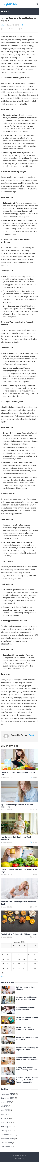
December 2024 (7, 1134)
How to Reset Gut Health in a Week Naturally (16, 838)
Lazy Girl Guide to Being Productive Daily (25, 1008)
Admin (3, 25)
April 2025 (5, 1118)
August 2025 (6, 1102)
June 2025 (5, 1110)
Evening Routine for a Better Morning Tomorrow (26, 1069)
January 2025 (6, 1130)
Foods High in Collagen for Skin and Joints (19, 934)
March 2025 (5, 1122)
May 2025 (5, 1114)
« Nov (3, 976)
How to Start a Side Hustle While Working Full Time (26, 998)
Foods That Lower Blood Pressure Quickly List (19, 773)
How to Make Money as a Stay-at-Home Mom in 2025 (27, 1059)
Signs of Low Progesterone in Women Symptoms (17, 805)
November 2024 (7, 1138)
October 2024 (6, 1143)
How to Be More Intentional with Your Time (27, 1018)
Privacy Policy (19, 1158)
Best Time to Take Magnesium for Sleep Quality (18, 903)
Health (22, 25)
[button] (5, 12)
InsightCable (9, 4)
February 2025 (6, 1126)
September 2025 (7, 1098)
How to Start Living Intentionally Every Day (25, 1028)
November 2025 (7, 1094)
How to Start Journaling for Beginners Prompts (27, 1049)
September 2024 (7, 1147)
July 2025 (4, 1106)
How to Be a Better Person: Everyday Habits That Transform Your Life (27, 1080)
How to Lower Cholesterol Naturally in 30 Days (19, 870)
